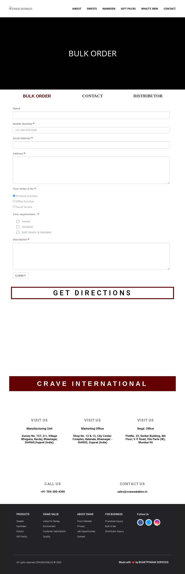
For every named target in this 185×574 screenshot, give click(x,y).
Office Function (24, 201)
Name (16, 108)
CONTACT (92, 96)
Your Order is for (24, 188)
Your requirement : (26, 214)
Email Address (23, 138)
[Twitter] (148, 522)
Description (21, 239)
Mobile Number (24, 123)
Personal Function (26, 196)
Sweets (25, 221)
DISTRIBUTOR (148, 96)
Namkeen (27, 227)
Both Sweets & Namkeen (36, 232)
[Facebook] (140, 522)
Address (19, 153)
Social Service (23, 207)
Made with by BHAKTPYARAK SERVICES (144, 562)
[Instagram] (157, 522)
